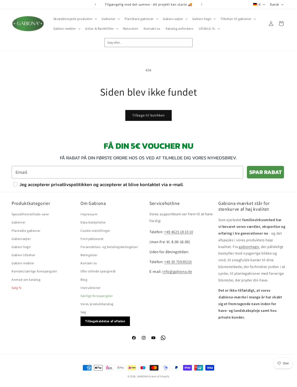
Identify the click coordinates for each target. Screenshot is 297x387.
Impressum (89, 214)
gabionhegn (249, 246)
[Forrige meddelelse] (95, 4)
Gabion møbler (23, 263)
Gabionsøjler (21, 239)
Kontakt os (89, 263)
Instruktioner (91, 288)
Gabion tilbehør (24, 255)
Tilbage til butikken (148, 115)
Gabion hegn (21, 247)
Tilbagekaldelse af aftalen (105, 321)
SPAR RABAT (265, 172)
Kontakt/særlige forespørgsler (34, 271)
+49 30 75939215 (178, 261)
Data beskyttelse (93, 222)
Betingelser (89, 255)
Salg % (17, 288)
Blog (84, 279)
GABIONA (142, 376)
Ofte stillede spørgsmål (98, 271)
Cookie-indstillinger (95, 231)
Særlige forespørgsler (97, 296)
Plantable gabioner (26, 231)
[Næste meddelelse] (202, 4)
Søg (83, 312)
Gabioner (19, 222)
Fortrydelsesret (92, 239)
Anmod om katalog (26, 279)
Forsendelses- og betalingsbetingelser (109, 247)
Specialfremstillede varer (30, 214)
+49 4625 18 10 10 (178, 231)
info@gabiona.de (177, 271)
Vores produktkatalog (97, 304)
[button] (75, 19)
